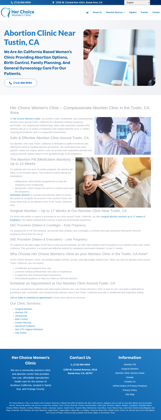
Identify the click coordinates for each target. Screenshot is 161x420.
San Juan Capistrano (39, 410)
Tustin (109, 408)
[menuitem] (87, 12)
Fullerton (118, 405)
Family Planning (23, 322)
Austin (90, 413)
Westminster (91, 408)
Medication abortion (20, 195)
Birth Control (21, 319)
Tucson (52, 413)
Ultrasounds (21, 316)
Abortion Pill (21, 312)
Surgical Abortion (23, 309)
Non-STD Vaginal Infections (29, 329)
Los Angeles (84, 410)
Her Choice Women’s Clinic (26, 118)
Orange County (113, 410)
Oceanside (15, 410)
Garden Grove (69, 408)
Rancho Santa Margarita (142, 408)
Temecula (93, 410)
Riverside (73, 405)
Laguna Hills (75, 410)
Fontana (81, 405)
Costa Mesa (101, 408)
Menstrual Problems (25, 326)
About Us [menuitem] (97, 12)
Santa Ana (47, 405)
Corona (66, 405)
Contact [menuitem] (156, 12)
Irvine (61, 405)
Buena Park (102, 410)
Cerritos (45, 408)
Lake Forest (127, 408)
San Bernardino (90, 405)
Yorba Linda (101, 405)
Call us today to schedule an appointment (31, 297)
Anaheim (55, 405)
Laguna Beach (53, 410)
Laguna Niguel (64, 410)
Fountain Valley (80, 408)
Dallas (96, 413)
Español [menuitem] (132, 12)
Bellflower (37, 408)
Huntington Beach (145, 405)
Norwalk (22, 408)
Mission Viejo (117, 408)
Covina (122, 410)
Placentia (110, 405)
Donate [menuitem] (144, 12)
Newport (125, 405)
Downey (9, 408)
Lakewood (52, 408)
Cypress (60, 408)
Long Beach (133, 405)
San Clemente (25, 410)
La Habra (29, 408)
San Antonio (105, 413)
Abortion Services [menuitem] (114, 12)
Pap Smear (20, 333)
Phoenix (60, 413)
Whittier (16, 408)
